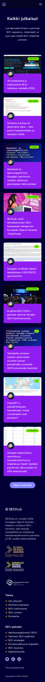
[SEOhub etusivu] (19, 509)
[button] (40, 4)
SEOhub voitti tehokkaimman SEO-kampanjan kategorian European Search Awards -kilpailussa (22, 226)
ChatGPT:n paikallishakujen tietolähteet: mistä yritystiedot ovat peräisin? (18, 410)
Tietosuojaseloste (14, 667)
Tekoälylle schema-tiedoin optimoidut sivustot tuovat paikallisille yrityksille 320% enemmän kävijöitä (22, 361)
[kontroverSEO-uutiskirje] (19, 659)
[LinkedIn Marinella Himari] (7, 659)
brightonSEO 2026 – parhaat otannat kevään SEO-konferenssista (21, 314)
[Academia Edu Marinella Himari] (13, 659)
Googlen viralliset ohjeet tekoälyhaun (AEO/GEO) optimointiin (21, 272)
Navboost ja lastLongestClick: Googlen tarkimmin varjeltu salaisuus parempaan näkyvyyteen (21, 176)
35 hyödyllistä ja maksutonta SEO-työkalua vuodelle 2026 (21, 84)
